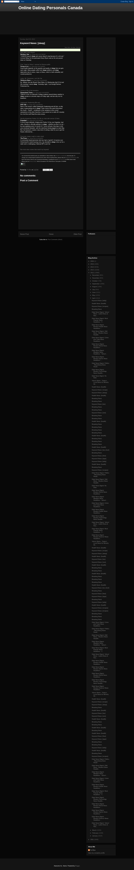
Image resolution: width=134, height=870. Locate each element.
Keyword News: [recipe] (99, 390)
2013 (92, 270)
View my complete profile (96, 853)
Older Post (77, 234)
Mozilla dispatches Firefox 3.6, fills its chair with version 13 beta (39, 118)
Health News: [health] (99, 303)
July (93, 289)
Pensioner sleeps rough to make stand (32, 136)
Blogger (77, 866)
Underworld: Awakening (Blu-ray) (30, 102)
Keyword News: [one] (99, 413)
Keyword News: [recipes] (100, 306)
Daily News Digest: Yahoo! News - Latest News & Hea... (100, 313)
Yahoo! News (67, 47)
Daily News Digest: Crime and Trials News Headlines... (100, 339)
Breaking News (97, 309)
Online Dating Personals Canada (50, 7)
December (96, 275)
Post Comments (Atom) (55, 239)
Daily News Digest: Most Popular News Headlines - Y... (100, 320)
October (95, 281)
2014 (92, 267)
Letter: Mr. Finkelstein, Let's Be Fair (31, 78)
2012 (92, 272)
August (94, 286)
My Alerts (73, 47)
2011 (92, 839)
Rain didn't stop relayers (27, 52)
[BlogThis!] (46, 170)
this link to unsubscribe (61, 155)
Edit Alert (78, 47)
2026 (92, 261)
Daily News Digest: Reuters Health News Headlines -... (99, 326)
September (96, 284)
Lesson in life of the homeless (29, 90)
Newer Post (24, 234)
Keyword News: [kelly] (99, 300)
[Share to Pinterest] (52, 170)
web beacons (61, 159)
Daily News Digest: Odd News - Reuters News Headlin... (100, 333)
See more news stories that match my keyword (34, 149)
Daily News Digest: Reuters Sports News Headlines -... (99, 358)
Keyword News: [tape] (99, 458)
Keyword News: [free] (99, 456)
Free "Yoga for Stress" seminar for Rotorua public (35, 64)
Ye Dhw (92, 850)
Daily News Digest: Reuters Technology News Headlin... (99, 371)
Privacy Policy (33, 161)
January (95, 836)
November (96, 278)
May (93, 295)
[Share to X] (48, 170)
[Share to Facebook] (50, 170)
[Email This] (44, 170)
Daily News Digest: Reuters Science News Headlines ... (100, 536)
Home (51, 234)
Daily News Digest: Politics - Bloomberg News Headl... (100, 365)
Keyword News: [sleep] (99, 392)
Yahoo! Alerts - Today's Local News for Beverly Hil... (100, 382)
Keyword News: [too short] (100, 450)
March (94, 830)
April (94, 298)
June (94, 292)
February (95, 833)
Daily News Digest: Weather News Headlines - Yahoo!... (99, 352)
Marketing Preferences (71, 157)
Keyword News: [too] (98, 404)
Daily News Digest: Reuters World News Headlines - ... (99, 345)
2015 (92, 264)
